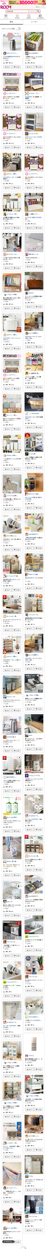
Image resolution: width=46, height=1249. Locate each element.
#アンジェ (29, 899)
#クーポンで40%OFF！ (10, 1026)
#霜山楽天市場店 (31, 537)
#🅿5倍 (7, 217)
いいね (17, 67)
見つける (17, 16)
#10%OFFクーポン (9, 177)
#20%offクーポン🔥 (31, 336)
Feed (6, 16)
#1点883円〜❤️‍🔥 (30, 97)
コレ (8, 67)
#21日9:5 (37, 1020)
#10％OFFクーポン (9, 338)
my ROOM (40, 16)
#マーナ (5, 1146)
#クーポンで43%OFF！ (32, 819)
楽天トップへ (40, 7)
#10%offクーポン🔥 (31, 658)
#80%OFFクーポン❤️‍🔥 (33, 578)
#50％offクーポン (30, 417)
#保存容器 (12, 1146)
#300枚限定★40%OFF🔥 (12, 56)
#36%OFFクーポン (9, 660)
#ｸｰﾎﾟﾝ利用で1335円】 (35, 217)
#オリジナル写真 (30, 497)
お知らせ (28, 16)
